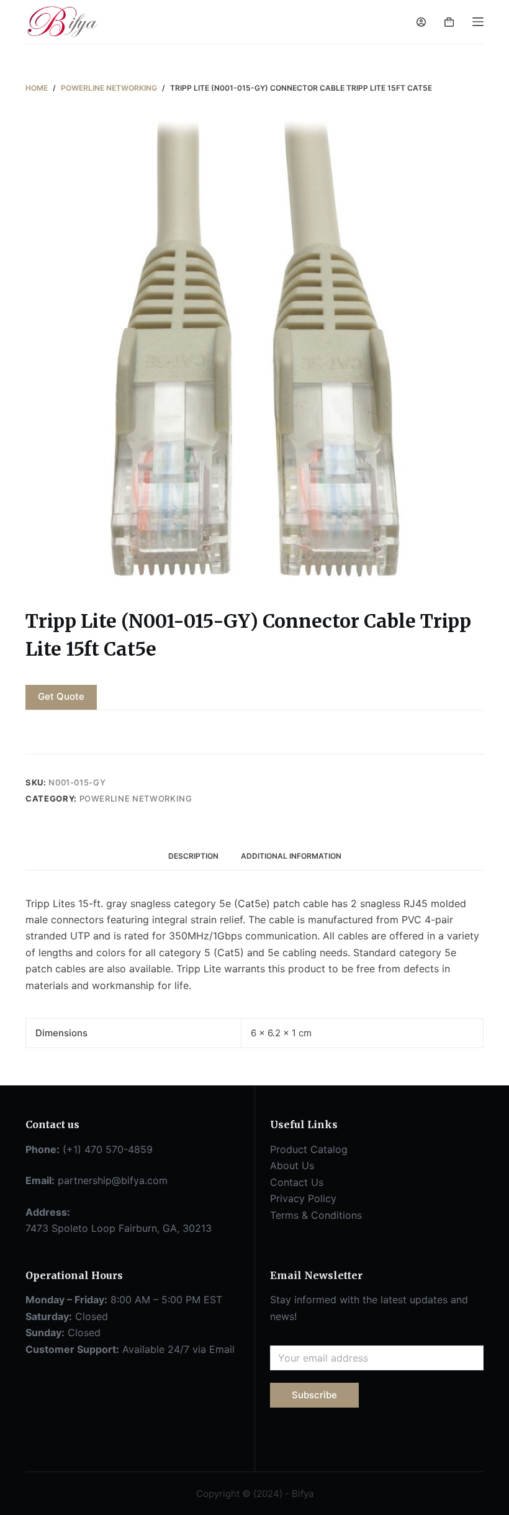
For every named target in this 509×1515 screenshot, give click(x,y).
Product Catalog (309, 1149)
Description (193, 856)
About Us (292, 1165)
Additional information (291, 856)
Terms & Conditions (316, 1215)
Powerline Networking (135, 798)
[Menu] (478, 21)
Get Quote (61, 696)
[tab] (193, 856)
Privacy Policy (303, 1198)
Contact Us (296, 1182)
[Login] (421, 22)
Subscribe (314, 1395)
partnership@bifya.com (113, 1180)
